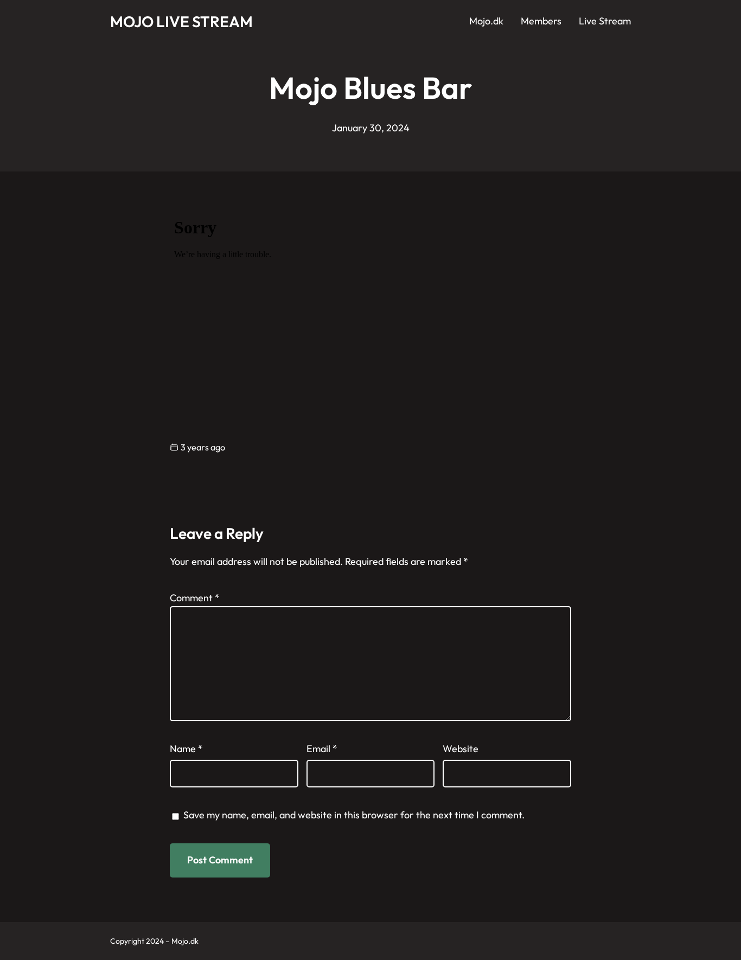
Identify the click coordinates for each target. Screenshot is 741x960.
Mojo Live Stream (181, 21)
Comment (195, 598)
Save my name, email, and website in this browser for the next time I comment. (354, 815)
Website (460, 748)
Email (321, 748)
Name (186, 748)
